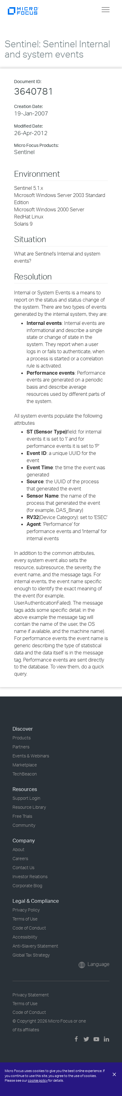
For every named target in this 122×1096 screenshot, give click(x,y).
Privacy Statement (31, 994)
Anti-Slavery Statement (35, 945)
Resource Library (29, 807)
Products (22, 737)
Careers (20, 858)
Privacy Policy (26, 909)
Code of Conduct (29, 927)
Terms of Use (25, 918)
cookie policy (38, 1080)
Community (24, 825)
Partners (21, 746)
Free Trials (22, 816)
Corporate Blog (27, 885)
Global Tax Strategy (31, 955)
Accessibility (25, 936)
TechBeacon (25, 773)
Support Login (26, 798)
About (18, 849)
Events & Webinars (31, 755)
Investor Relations (30, 876)
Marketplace (25, 764)
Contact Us (23, 867)
